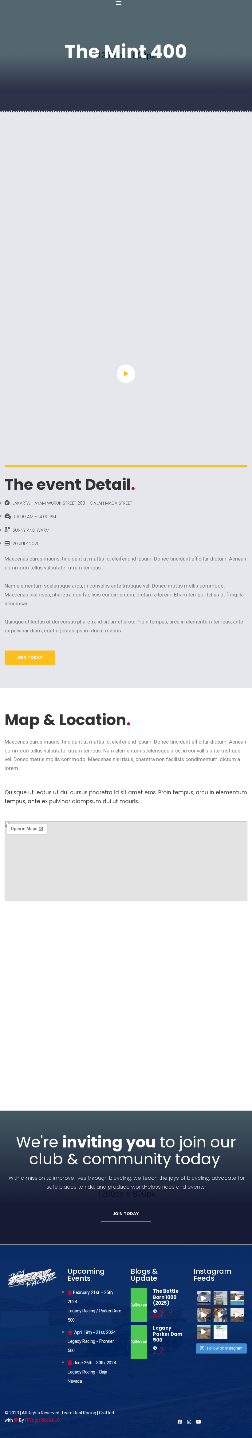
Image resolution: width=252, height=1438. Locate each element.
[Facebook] (180, 1422)
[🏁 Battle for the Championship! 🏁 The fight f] (220, 1332)
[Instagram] (189, 1422)
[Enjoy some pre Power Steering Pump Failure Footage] (204, 1332)
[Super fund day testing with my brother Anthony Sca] (204, 1298)
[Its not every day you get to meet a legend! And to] (204, 1315)
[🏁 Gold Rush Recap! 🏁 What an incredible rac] (237, 1315)
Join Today (30, 657)
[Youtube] (198, 1422)
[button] (118, 3)
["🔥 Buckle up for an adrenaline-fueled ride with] (237, 1298)
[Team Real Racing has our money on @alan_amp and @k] (220, 1315)
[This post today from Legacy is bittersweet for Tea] (220, 1298)
